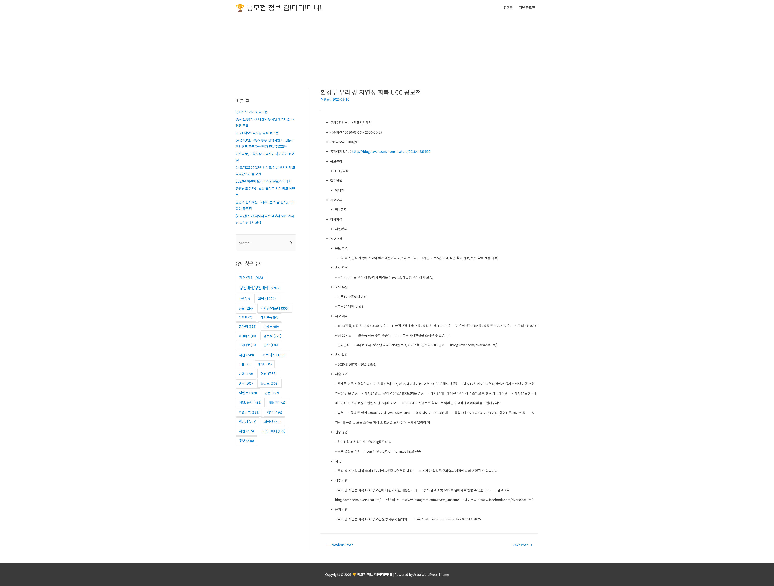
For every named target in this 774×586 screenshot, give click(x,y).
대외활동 (269, 317)
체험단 (273, 421)
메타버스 (247, 336)
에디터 (265, 364)
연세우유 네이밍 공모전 (252, 111)
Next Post (522, 544)
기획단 (246, 317)
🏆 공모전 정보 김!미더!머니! (279, 7)
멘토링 (272, 335)
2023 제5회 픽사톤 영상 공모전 (257, 132)
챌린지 (247, 421)
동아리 (247, 326)
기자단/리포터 (275, 308)
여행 (246, 373)
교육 (267, 298)
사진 (246, 355)
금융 (246, 308)
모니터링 (247, 345)
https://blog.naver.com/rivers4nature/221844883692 (391, 151)
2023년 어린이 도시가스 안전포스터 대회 (264, 181)
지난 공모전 (527, 7)
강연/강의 (251, 277)
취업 (246, 431)
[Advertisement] (387, 45)
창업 (274, 412)
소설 (245, 364)
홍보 (246, 440)
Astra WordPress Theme (431, 574)
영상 (269, 373)
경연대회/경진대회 (260, 287)
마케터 (271, 326)
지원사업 (249, 412)
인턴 (272, 393)
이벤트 (248, 392)
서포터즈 (274, 354)
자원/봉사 (250, 402)
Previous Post (339, 544)
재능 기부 (277, 402)
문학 (271, 345)
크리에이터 (273, 431)
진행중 (508, 7)
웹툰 (246, 383)
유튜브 (270, 383)
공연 (244, 298)
